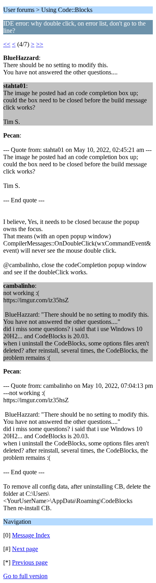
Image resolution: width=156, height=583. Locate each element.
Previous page (30, 562)
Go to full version (25, 576)
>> (39, 44)
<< (6, 44)
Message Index (31, 535)
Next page (25, 548)
